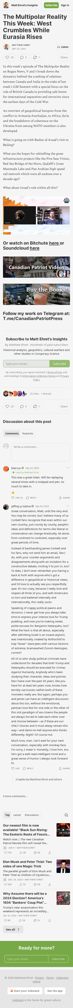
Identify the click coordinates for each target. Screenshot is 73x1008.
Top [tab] (7, 815)
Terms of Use (54, 372)
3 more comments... (15, 796)
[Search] (66, 815)
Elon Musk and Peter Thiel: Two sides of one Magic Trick (27, 864)
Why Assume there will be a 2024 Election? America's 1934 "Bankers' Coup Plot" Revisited (25, 898)
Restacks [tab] (27, 433)
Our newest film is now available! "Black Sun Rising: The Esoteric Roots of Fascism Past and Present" (26, 830)
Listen (65, 47)
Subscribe (51, 5)
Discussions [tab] (32, 815)
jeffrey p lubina (21, 506)
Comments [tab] (12, 433)
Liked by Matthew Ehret (27, 472)
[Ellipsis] (68, 468)
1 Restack (46, 393)
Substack (18, 1000)
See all (10, 929)
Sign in (65, 5)
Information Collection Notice (39, 376)
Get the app (55, 991)
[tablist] (19, 433)
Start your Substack (26, 991)
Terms (50, 977)
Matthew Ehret (21, 45)
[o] (63, 830)
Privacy (39, 977)
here (54, 243)
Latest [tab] (17, 815)
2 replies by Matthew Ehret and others (39, 779)
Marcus (16, 468)
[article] (36, 839)
